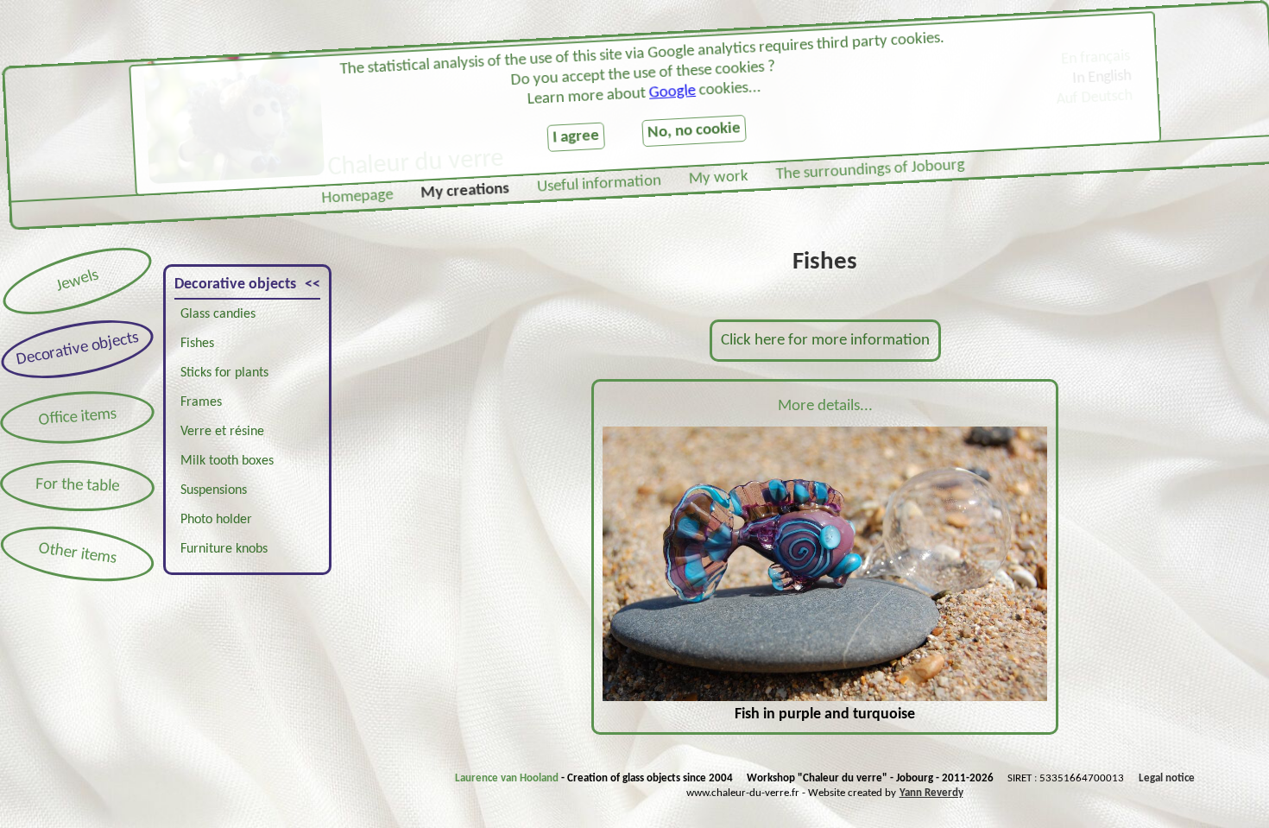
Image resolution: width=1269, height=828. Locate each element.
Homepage (357, 196)
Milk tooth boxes (227, 461)
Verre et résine (222, 432)
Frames (201, 402)
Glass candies (218, 314)
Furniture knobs (224, 549)
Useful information (599, 184)
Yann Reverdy (931, 793)
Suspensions (213, 490)
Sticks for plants (224, 373)
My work (718, 178)
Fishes (197, 344)
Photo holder (216, 520)
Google (672, 91)
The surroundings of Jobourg (870, 170)
